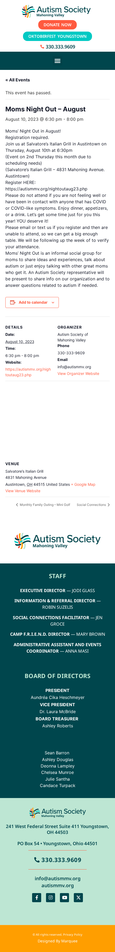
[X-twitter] (78, 897)
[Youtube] (64, 897)
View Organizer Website (78, 373)
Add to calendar (33, 302)
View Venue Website (22, 490)
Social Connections (92, 505)
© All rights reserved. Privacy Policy (57, 934)
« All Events (17, 79)
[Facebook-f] (36, 897)
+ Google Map (83, 484)
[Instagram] (50, 897)
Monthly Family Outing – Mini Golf (44, 505)
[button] (57, 61)
